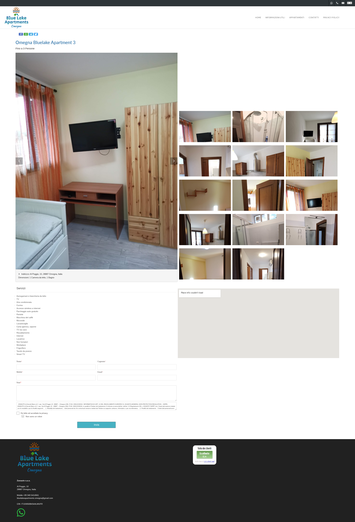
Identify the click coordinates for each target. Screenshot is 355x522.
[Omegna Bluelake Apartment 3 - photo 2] (97, 161)
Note (19, 383)
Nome (19, 361)
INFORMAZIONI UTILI (275, 17)
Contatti (314, 17)
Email (100, 372)
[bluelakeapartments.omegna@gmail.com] (343, 3)
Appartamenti (296, 17)
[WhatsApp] (331, 3)
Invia (96, 424)
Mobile (20, 372)
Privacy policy (331, 17)
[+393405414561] (337, 3)
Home (258, 17)
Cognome (101, 361)
